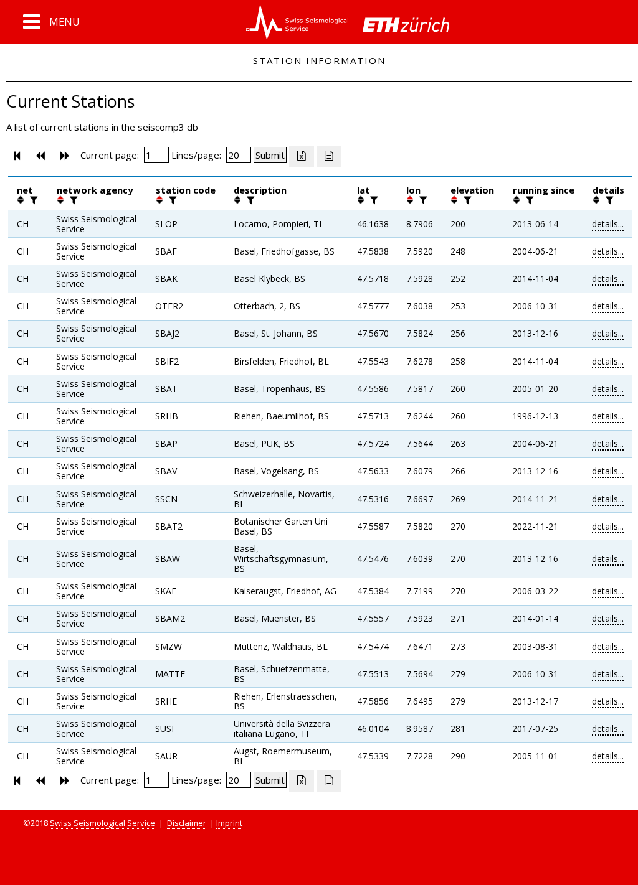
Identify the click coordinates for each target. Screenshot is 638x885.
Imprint (229, 822)
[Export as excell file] (301, 156)
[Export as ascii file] (329, 156)
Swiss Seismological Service (102, 822)
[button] (51, 22)
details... (608, 224)
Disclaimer (186, 822)
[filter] (32, 200)
